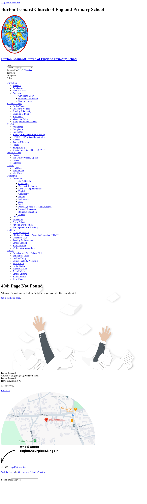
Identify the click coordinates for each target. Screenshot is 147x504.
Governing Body (26, 96)
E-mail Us (5, 390)
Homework (18, 219)
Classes (10, 165)
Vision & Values (14, 103)
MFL (20, 201)
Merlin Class (18, 170)
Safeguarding (19, 147)
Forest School (19, 222)
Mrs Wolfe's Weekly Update (25, 157)
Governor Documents (28, 98)
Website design (8, 472)
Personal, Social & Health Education (35, 206)
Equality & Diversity (22, 111)
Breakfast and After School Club (27, 253)
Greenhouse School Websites (31, 472)
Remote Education (21, 142)
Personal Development (23, 225)
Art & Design (24, 181)
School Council (20, 243)
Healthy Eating (19, 258)
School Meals (19, 271)
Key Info (11, 124)
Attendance (18, 127)
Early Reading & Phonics (29, 188)
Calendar (17, 163)
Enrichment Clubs (21, 256)
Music (21, 204)
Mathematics (24, 199)
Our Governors (25, 101)
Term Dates (18, 279)
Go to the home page (10, 298)
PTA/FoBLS (18, 263)
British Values (19, 106)
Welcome (17, 85)
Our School (12, 83)
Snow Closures (19, 276)
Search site (6, 479)
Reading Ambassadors (23, 240)
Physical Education (27, 209)
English (21, 191)
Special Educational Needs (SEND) (29, 150)
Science (21, 214)
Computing (23, 183)
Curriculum (12, 176)
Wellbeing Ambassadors (23, 248)
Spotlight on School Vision (25, 121)
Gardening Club (20, 237)
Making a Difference (22, 114)
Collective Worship (21, 108)
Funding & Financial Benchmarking (29, 134)
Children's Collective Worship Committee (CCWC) (36, 235)
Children (11, 230)
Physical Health (20, 268)
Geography (23, 194)
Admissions (18, 88)
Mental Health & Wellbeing (25, 261)
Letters (16, 160)
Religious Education (27, 212)
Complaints (18, 129)
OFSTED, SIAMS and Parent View (29, 137)
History (21, 196)
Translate (28, 70)
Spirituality (18, 116)
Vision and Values (21, 119)
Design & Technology (28, 186)
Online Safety (19, 266)
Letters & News (14, 152)
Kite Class (17, 173)
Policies (16, 139)
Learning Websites (21, 232)
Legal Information (18, 467)
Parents (10, 250)
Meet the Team (19, 90)
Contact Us (18, 132)
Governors (17, 93)
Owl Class (17, 168)
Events (16, 155)
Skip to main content (10, 2)
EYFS (15, 217)
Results (16, 145)
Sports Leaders (19, 245)
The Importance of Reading (25, 227)
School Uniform (20, 274)
